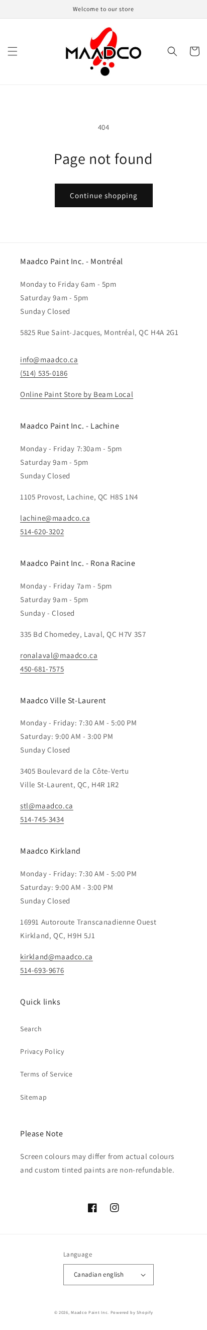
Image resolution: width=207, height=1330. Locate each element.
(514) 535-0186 (43, 373)
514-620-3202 (42, 531)
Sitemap (33, 1097)
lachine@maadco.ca (55, 518)
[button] (13, 51)
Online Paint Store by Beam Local (76, 394)
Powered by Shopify (132, 1312)
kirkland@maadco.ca (56, 956)
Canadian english (99, 1274)
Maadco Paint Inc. (90, 1312)
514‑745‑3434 (42, 819)
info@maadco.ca (49, 359)
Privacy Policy (42, 1051)
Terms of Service (46, 1073)
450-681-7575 (42, 669)
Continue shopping (104, 195)
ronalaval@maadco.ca (58, 655)
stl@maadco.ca (46, 805)
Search (31, 1028)
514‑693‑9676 (42, 970)
